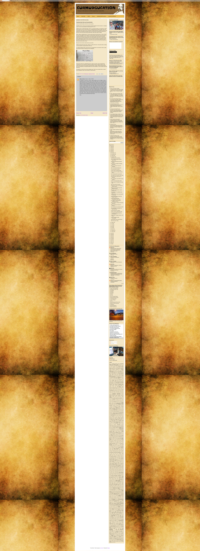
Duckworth (117, 420)
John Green (121, 451)
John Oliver (110, 453)
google (122, 435)
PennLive (117, 499)
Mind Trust (113, 481)
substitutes (114, 523)
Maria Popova (118, 468)
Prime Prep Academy (112, 503)
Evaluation (121, 428)
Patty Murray (118, 497)
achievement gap (121, 364)
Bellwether (113, 376)
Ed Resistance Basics (117, 421)
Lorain (115, 466)
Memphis (112, 475)
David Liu (122, 414)
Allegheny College (115, 366)
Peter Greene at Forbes (113, 34)
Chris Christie (112, 398)
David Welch (113, 415)
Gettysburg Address (115, 435)
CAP (121, 385)
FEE (113, 431)
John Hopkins (111, 452)
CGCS (122, 389)
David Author (117, 412)
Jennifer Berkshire (120, 447)
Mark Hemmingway (119, 469)
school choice (121, 516)
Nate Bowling (111, 485)
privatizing (118, 503)
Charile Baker (113, 391)
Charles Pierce (121, 391)
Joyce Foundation (114, 455)
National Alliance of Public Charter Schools (118, 485)
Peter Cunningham (112, 500)
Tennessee (111, 528)
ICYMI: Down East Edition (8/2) (115, 119)
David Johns (116, 414)
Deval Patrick (113, 419)
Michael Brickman (111, 478)
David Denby (120, 413)
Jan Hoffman (118, 445)
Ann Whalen (120, 371)
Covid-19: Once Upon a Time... (115, 135)
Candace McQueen (111, 385)
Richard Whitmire (119, 510)
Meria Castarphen (119, 476)
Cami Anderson (115, 384)
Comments (112, 343)
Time (112, 531)
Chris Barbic (117, 397)
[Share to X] (100, 73)
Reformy (113, 509)
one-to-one (120, 494)
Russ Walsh (113, 514)
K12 (112, 457)
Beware (117, 377)
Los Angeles (118, 466)
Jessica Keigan (111, 449)
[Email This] (98, 73)
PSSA (114, 504)
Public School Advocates (114, 39)
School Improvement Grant (112, 517)
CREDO (117, 407)
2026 (111, 146)
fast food (116, 430)
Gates (112, 434)
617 (109, 363)
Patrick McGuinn (115, 497)
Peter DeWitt (117, 500)
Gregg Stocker (117, 436)
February (112, 230)
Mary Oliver (114, 472)
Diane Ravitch (120, 419)
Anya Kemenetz (121, 372)
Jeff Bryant (116, 447)
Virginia (118, 537)
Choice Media (114, 397)
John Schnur (114, 453)
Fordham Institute (120, 432)
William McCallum (114, 540)
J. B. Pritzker (120, 444)
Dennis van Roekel (118, 418)
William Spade (118, 540)
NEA (119, 488)
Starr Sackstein (116, 521)
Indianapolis (113, 443)
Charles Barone (118, 391)
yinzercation (117, 541)
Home (78, 16)
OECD (113, 494)
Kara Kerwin (114, 457)
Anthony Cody (113, 372)
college (120, 402)
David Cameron (111, 413)
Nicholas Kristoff (119, 492)
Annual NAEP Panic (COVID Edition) (116, 219)
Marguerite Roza (114, 468)
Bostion (118, 380)
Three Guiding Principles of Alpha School (116, 114)
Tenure (93, 16)
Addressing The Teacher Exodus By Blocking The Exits (116, 188)
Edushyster (118, 424)
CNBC (117, 401)
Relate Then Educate (113, 306)
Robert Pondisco (119, 512)
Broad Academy (118, 382)
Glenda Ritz (119, 435)
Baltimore (110, 375)
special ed (120, 519)
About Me (83, 16)
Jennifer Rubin (111, 448)
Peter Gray (120, 500)
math (110, 473)
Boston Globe (120, 381)
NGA (112, 492)
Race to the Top (115, 505)
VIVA (122, 537)
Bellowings (112, 268)
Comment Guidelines (112, 16)
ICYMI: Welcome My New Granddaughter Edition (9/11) (115, 199)
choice (110, 397)
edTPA (114, 422)
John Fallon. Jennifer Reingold (113, 451)
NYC (120, 493)
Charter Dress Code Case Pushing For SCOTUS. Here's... (117, 186)
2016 (111, 239)
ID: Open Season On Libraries (115, 210)
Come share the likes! (113, 68)
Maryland (117, 472)
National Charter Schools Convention (114, 486)
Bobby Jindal (114, 380)
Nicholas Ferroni (115, 492)
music (117, 483)
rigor (115, 511)
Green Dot (110, 436)
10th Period (112, 247)
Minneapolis (116, 481)
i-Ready (119, 441)
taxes (115, 525)
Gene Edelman (119, 434)
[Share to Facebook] (101, 73)
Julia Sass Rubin (113, 456)
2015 (111, 241)
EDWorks (113, 425)
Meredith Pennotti (114, 476)
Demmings (122, 417)
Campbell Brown (120, 384)
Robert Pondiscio (114, 512)
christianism (113, 399)
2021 (111, 233)
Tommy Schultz (120, 532)
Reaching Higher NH (113, 305)
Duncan (120, 420)
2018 (111, 237)
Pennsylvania (120, 499)
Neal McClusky (121, 488)
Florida (122, 431)
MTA (116, 483)
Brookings (121, 382)
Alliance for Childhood (112, 367)
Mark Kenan (114, 470)
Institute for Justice (117, 443)
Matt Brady (115, 473)
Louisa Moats (121, 466)
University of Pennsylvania (115, 534)
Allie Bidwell (117, 367)
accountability (114, 364)
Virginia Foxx (120, 537)
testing (111, 529)
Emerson (110, 426)
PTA (115, 504)
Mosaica (110, 483)
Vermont (122, 536)
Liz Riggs (122, 465)
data (118, 411)
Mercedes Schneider (117, 475)
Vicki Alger (110, 537)
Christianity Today (118, 399)
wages (113, 538)
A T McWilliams (113, 363)
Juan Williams (118, 455)
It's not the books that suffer (115, 169)
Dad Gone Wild (121, 409)
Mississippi (122, 481)
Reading (119, 506)
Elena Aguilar (119, 425)
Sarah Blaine (113, 515)
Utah (117, 535)
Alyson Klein (111, 368)
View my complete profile (113, 360)
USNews (115, 535)
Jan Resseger (121, 445)
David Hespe (113, 414)
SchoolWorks (117, 517)
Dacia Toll (118, 409)
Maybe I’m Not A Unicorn (113, 254)
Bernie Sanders (113, 377)
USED (112, 535)
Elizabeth (122, 425)
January (112, 231)
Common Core (119, 403)
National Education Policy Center (115, 302)
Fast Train (119, 430)
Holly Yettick (114, 439)
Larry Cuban (116, 461)
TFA (116, 529)
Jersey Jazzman (116, 448)
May (112, 226)
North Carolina (113, 493)
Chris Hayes (116, 398)
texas (114, 529)
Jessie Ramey (120, 449)
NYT (110, 494)
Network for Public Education (114, 303)
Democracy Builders (111, 418)
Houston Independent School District (116, 440)
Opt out (122, 494)
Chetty (116, 395)
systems (119, 524)
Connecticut (122, 405)
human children (116, 441)
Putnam (122, 504)
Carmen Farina (114, 386)
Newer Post (78, 113)
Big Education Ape (113, 272)
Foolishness (111, 432)
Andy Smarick (111, 371)
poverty (110, 502)
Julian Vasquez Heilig (119, 456)
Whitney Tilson (119, 539)
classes (112, 401)
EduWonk (122, 424)
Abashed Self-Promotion (101, 16)
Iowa (113, 444)
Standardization (121, 520)
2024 (111, 149)
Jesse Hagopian (121, 448)
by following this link (118, 63)
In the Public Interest (113, 298)
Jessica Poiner (116, 449)
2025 (111, 147)
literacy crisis (110, 465)
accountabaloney (113, 253)
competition (114, 405)
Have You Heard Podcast (114, 296)
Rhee (110, 510)
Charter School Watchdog (114, 288)
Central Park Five (119, 389)
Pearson (113, 499)
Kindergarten (112, 460)
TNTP (117, 531)
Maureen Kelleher (114, 474)
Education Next (118, 422)
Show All (122, 283)
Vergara (120, 536)
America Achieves (115, 368)
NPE (117, 493)
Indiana (110, 443)
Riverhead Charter (119, 511)
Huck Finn (113, 441)
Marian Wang (121, 468)
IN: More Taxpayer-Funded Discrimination (115, 218)
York (122, 541)
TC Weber (118, 525)
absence (119, 363)
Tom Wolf (116, 532)
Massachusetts (121, 472)
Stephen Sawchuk (121, 521)
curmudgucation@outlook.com (114, 73)
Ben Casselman (117, 376)
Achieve (117, 364)
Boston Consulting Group (115, 381)
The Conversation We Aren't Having (115, 98)
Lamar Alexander (111, 461)
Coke (118, 401)
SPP (114, 520)
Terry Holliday (118, 528)
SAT (120, 515)
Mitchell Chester (111, 482)
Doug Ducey (114, 420)
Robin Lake (113, 513)
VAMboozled (117, 536)
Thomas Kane (111, 530)
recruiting (112, 508)
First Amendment (118, 431)
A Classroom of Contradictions (114, 257)
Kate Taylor (122, 457)
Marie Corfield (111, 469)
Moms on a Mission (116, 482)
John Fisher (118, 451)
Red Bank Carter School (119, 508)
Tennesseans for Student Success (118, 527)
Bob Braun (120, 379)
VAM (115, 536)
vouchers (110, 538)
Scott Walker (121, 517)
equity (117, 427)
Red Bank (114, 508)
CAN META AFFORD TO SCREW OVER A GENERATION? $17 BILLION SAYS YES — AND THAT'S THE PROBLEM (116, 274)
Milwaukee (110, 481)
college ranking (113, 403)
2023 (111, 150)
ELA (116, 425)
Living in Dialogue (113, 299)
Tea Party (120, 525)
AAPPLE (116, 363)
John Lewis (122, 452)
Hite (112, 439)
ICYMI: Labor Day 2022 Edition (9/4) (116, 211)
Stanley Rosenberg (111, 521)
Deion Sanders (115, 417)
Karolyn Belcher (118, 457)
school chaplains (117, 516)
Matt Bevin (112, 473)
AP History (112, 373)
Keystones (116, 459)
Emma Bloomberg (121, 426)
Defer (120, 416)
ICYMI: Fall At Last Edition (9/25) (116, 170)
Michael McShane (121, 478)
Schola (114, 516)
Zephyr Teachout (113, 542)
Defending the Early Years (114, 289)
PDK (111, 499)
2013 (111, 243)
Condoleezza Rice (118, 405)
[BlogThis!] (99, 73)
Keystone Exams (111, 459)
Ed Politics (111, 291)
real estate (113, 507)
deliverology (119, 417)
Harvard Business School (120, 437)
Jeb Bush (121, 446)
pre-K (117, 502)
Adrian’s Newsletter (113, 256)
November (113, 154)
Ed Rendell (113, 421)
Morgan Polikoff (121, 482)
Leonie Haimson (111, 463)
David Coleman (115, 413)
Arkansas (117, 373)
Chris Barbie (120, 397)
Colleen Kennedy (116, 402)
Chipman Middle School (115, 396)
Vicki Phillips (113, 537)
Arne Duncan (120, 373)
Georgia (112, 435)
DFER (116, 419)
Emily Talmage (117, 426)
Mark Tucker (121, 470)
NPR (118, 493)
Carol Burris (119, 386)
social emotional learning (116, 519)
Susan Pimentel (114, 524)
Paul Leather (121, 497)
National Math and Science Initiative (116, 487)
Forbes (114, 432)
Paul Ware (122, 498)
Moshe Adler (113, 483)
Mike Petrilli (118, 480)
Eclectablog (112, 290)
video (116, 537)
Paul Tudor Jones (118, 498)
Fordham (116, 432)
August (112, 222)
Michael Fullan (116, 478)
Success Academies (119, 523)
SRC (115, 520)
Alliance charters (120, 366)
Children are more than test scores (116, 280)
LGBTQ (116, 463)
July (112, 223)
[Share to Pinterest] (102, 73)
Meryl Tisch (116, 477)
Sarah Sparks (117, 515)
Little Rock (114, 465)
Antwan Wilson (117, 372)
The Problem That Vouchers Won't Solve (117, 175)
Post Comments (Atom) (84, 115)
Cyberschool (115, 409)
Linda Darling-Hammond (120, 464)
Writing (110, 541)
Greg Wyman (113, 436)
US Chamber (120, 534)
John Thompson (119, 453)
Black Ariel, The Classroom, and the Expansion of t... (116, 190)
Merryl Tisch (113, 477)
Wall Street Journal (118, 538)
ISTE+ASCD (115, 444)
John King (118, 452)
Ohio (115, 494)
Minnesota (119, 481)
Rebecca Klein (117, 507)
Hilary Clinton (119, 438)
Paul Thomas (114, 498)
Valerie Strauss (111, 536)
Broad (114, 382)
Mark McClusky (118, 470)
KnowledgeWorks (118, 460)
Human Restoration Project (114, 297)
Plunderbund (112, 304)
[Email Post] (97, 73)
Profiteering (121, 503)
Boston (120, 380)
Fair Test (111, 295)
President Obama (120, 502)
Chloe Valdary (121, 396)
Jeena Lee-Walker (111, 447)
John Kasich (115, 452)
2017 (111, 238)
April (112, 227)
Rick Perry (113, 511)
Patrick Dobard (111, 497)
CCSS (89, 16)
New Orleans (121, 489)
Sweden (117, 524)
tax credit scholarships (112, 525)
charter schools (116, 393)
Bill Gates (118, 378)
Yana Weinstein (114, 541)
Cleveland (114, 401)
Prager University (114, 502)
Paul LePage (111, 498)
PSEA (112, 504)
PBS (109, 499)
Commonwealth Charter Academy (113, 404)
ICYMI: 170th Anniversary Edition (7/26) (116, 93)
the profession (120, 529)
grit (119, 436)
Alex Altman (111, 366)
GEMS (117, 434)
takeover (122, 524)
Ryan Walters (117, 514)
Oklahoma (117, 494)
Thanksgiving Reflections (114, 281)
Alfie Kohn (112, 259)
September (113, 156)
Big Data (119, 377)
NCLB (114, 488)
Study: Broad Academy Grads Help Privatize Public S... (116, 196)
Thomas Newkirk (116, 530)
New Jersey (113, 489)
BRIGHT (113, 382)
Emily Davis (113, 426)
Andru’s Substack (113, 261)
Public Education (118, 504)
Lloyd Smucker (111, 466)
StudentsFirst (111, 523)
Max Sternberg (119, 474)
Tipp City (114, 531)
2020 (111, 234)
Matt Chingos (118, 473)
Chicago (119, 395)
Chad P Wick (119, 390)
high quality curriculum (114, 438)
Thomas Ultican (120, 530)
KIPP (115, 460)
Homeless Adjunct (118, 439)
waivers (115, 538)
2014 (111, 242)
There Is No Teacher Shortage (114, 88)
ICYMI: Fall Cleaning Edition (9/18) (116, 180)
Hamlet (116, 437)
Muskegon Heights (121, 483)
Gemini (115, 434)
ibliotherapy (122, 441)
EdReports (112, 422)
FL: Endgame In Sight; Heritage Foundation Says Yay (116, 201)
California (110, 384)
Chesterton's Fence (113, 124)
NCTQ (117, 488)
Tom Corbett (120, 531)
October (112, 155)
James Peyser (114, 445)
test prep (121, 528)
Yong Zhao (120, 541)
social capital (110, 519)
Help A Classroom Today (114, 220)
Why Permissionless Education (115, 184)
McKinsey (122, 474)
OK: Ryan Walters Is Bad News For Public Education (116, 208)
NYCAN (122, 493)
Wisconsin (122, 540)
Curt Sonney (121, 408)
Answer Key (112, 264)
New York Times (113, 491)
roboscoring (117, 513)
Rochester (120, 513)
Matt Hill (121, 473)
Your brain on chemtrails (113, 278)
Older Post (105, 113)
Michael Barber (121, 477)
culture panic (118, 408)
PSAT (110, 504)
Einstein (115, 425)
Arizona (114, 373)
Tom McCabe (113, 532)
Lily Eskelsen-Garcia (114, 464)
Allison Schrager (121, 367)
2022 (111, 151)
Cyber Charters (111, 409)
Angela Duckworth (116, 371)
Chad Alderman (116, 390)
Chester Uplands (112, 395)
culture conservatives (112, 408)
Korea (122, 460)
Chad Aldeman (111, 390)
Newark (117, 491)
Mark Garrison (115, 469)
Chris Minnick (120, 398)
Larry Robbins (120, 461)
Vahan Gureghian (120, 535)
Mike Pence (111, 480)
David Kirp (119, 414)
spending (112, 520)
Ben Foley (121, 376)
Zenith (110, 542)
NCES (112, 488)
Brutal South (112, 277)
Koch (121, 460)
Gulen (121, 436)
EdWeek (110, 425)
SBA (112, 516)
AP (109, 373)
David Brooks (121, 412)
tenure (114, 528)
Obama (112, 494)
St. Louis (117, 520)
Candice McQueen (117, 385)
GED (113, 434)
